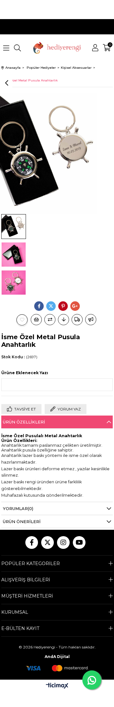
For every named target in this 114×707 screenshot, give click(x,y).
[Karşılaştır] (49, 319)
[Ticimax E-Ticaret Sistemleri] (57, 686)
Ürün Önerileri (22, 521)
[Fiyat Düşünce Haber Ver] (63, 319)
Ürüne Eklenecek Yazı (24, 372)
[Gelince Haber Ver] (90, 319)
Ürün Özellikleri (24, 421)
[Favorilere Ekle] (22, 320)
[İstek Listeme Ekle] (36, 319)
